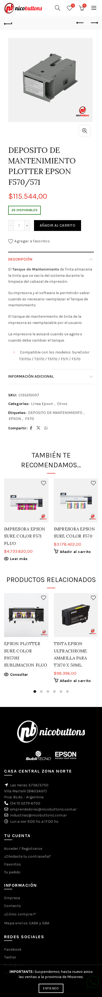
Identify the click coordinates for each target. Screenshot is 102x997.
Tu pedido (12, 872)
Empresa (12, 898)
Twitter (10, 957)
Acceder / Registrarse (23, 848)
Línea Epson (42, 403)
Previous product (80, 23)
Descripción (20, 259)
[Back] (8, 23)
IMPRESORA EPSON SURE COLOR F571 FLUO (24, 536)
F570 (29, 418)
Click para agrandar (84, 131)
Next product (94, 23)
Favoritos (73, 5)
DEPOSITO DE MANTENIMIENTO (55, 412)
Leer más (18, 559)
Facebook (12, 949)
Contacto (12, 905)
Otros (62, 403)
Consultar (19, 674)
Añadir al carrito (57, 225)
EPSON (15, 418)
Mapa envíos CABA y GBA (27, 923)
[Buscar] (57, 8)
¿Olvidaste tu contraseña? (27, 856)
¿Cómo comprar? (20, 914)
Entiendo (51, 988)
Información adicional (31, 376)
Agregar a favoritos (32, 241)
